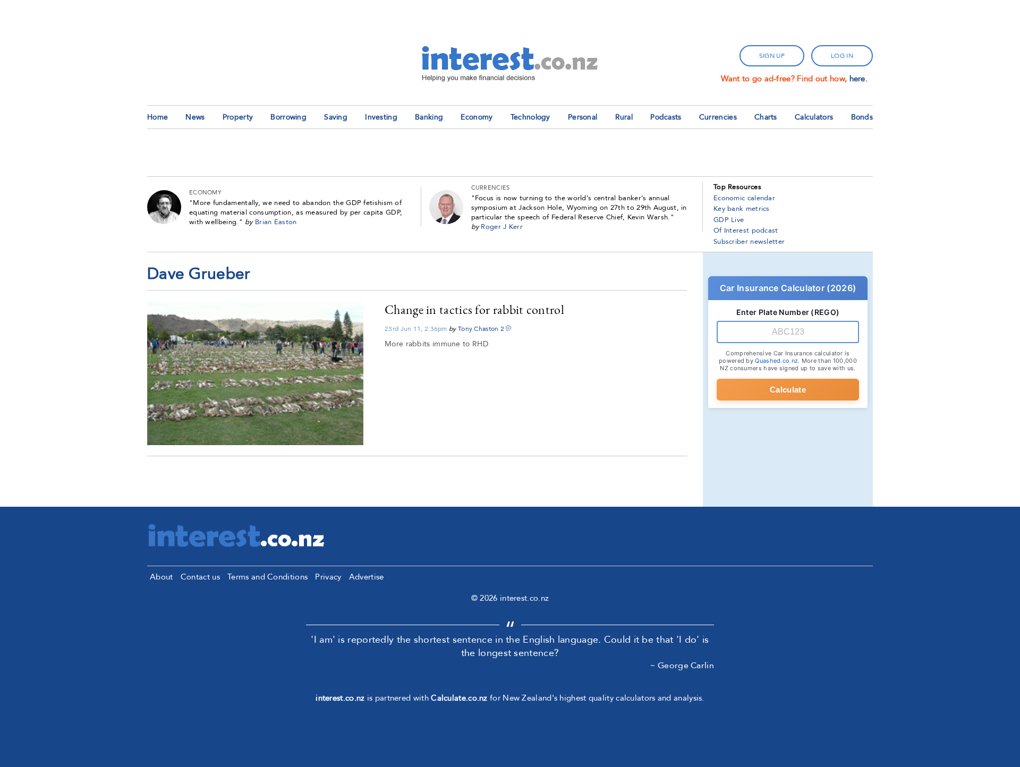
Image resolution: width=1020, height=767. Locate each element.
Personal (582, 117)
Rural (624, 117)
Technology (530, 117)
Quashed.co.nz (776, 360)
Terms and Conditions (267, 577)
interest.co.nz (340, 698)
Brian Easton (276, 222)
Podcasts (665, 117)
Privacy (328, 577)
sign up (772, 56)
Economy (476, 117)
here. (858, 78)
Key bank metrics (741, 209)
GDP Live (728, 220)
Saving (335, 117)
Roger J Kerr (502, 227)
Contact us (200, 577)
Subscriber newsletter (749, 241)
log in (842, 56)
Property (238, 117)
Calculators (814, 117)
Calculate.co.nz (459, 698)
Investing (381, 117)
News (195, 117)
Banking (429, 117)
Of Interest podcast (745, 230)
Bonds (862, 117)
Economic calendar (744, 198)
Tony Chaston (478, 329)
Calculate (788, 389)
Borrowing (288, 117)
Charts (765, 117)
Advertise (366, 577)
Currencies (718, 117)
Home (157, 117)
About (161, 577)
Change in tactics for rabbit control (474, 309)
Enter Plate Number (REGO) (788, 312)
